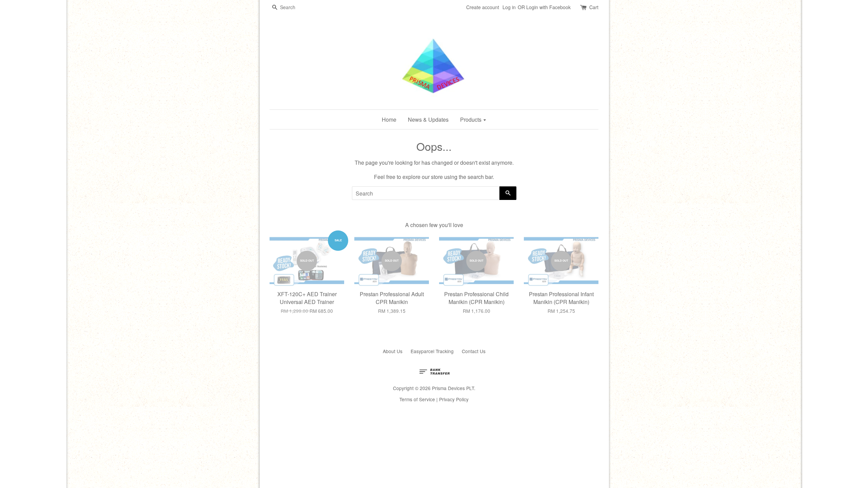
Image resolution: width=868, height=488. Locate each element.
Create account (482, 7)
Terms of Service (417, 399)
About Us (392, 351)
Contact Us (474, 351)
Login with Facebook (548, 7)
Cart (593, 7)
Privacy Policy (454, 399)
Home (389, 119)
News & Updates (428, 119)
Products (471, 119)
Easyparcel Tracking (432, 351)
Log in (509, 7)
